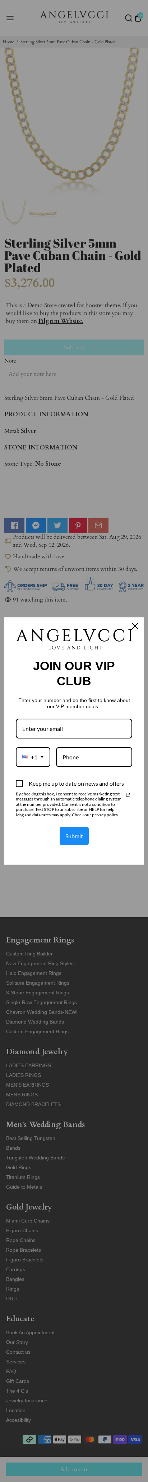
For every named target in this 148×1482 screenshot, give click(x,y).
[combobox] (33, 757)
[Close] (135, 626)
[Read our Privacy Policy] (128, 794)
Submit (74, 836)
